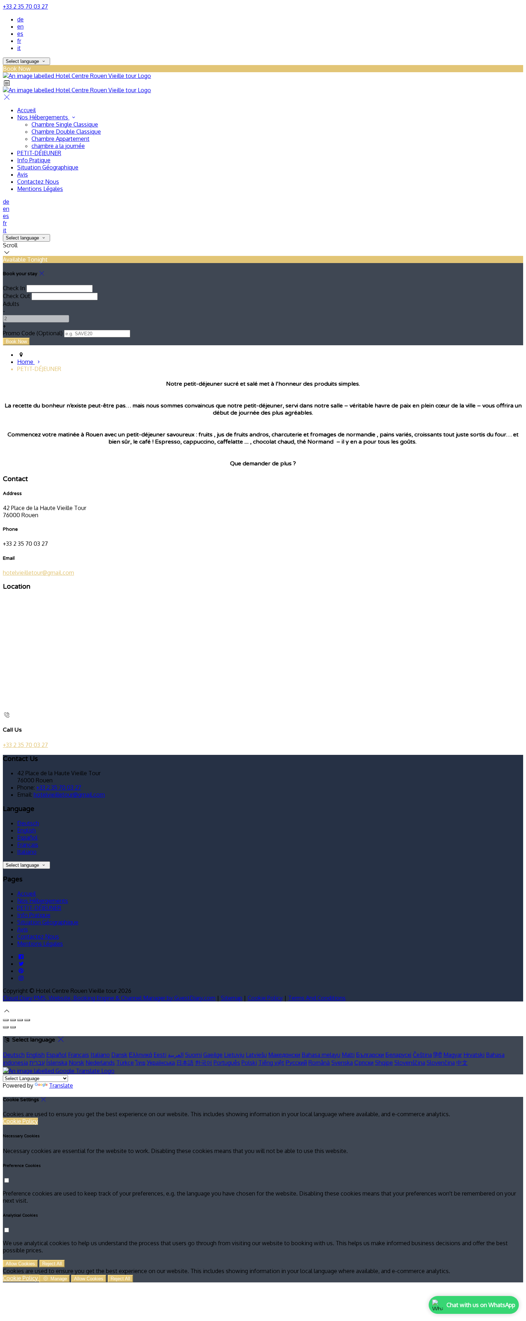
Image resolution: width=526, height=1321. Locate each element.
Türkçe (125, 1062)
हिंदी (437, 1054)
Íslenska (56, 1062)
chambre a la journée (58, 145)
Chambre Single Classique (64, 124)
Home (26, 361)
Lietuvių (234, 1054)
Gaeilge (213, 1054)
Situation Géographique (47, 167)
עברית (37, 1062)
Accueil (26, 110)
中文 (462, 1062)
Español (27, 837)
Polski (249, 1062)
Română (319, 1062)
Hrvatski (473, 1054)
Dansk (119, 1054)
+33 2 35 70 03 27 (25, 6)
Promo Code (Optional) (33, 333)
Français (27, 844)
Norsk (76, 1062)
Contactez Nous (38, 181)
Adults (11, 303)
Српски (364, 1062)
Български (370, 1054)
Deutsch (28, 823)
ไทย (140, 1062)
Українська (161, 1062)
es (20, 33)
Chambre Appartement (60, 138)
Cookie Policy (265, 997)
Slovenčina (441, 1062)
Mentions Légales (40, 188)
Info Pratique (33, 160)
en (20, 26)
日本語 (185, 1062)
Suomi (193, 1054)
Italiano (26, 851)
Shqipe (384, 1062)
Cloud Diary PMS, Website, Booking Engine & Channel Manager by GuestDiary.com (109, 997)
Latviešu (256, 1054)
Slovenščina (409, 1062)
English (26, 830)
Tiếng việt (271, 1062)
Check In (14, 288)
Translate (61, 1085)
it (19, 47)
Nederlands (100, 1062)
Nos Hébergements (43, 117)
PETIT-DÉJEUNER (39, 153)
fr (19, 40)
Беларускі (398, 1054)
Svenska (342, 1062)
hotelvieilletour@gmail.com (38, 572)
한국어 (203, 1062)
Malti (348, 1054)
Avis (22, 174)
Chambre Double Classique (66, 131)
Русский (296, 1062)
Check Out (16, 296)
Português (227, 1062)
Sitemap (231, 997)
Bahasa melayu (321, 1054)
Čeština (422, 1054)
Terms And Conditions (317, 997)
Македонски (284, 1054)
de (20, 19)
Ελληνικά (140, 1054)
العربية (176, 1054)
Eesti (160, 1054)
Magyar (452, 1054)
